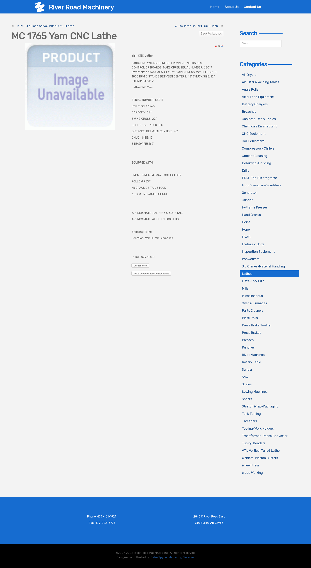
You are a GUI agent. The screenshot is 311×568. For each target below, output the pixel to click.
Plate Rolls (250, 318)
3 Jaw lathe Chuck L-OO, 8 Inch (196, 26)
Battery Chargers (255, 104)
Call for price (140, 265)
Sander (247, 370)
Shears (247, 399)
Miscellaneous (252, 296)
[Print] (219, 45)
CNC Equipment (254, 134)
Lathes (247, 274)
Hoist (246, 222)
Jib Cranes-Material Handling (263, 266)
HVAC (246, 237)
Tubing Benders (253, 443)
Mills (245, 288)
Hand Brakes (251, 215)
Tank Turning (251, 414)
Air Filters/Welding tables (260, 82)
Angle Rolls (250, 89)
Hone (246, 230)
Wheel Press (251, 465)
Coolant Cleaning (254, 156)
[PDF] (216, 45)
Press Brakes (251, 333)
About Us (231, 7)
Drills (245, 171)
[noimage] (70, 86)
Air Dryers (249, 75)
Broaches (249, 112)
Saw (245, 377)
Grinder (247, 200)
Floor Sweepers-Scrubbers (261, 185)
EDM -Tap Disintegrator (259, 178)
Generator (249, 193)
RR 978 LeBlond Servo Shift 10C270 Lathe (45, 26)
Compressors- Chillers (258, 148)
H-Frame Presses (255, 207)
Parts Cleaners (252, 311)
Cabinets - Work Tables (259, 119)
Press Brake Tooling (256, 325)
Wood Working (252, 473)
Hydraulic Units (253, 244)
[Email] (221, 45)
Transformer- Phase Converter (264, 436)
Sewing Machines (254, 392)
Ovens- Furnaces (254, 303)
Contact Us (252, 7)
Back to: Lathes (211, 33)
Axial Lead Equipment (258, 97)
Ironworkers (250, 259)
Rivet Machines (253, 355)
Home (214, 7)
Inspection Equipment (258, 252)
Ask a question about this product (151, 273)
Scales (247, 384)
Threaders (249, 421)
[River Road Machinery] (40, 7)
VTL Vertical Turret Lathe (261, 451)
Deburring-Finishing (256, 163)
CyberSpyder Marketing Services (172, 557)
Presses (248, 340)
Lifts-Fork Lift (253, 281)
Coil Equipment (253, 141)
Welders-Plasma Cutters (260, 458)
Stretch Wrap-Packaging (260, 406)
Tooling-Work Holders (258, 428)
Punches (248, 347)
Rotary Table (251, 362)
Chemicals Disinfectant (259, 126)
